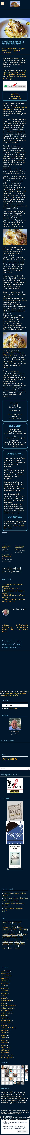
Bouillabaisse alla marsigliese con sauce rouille (22, 627)
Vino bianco (15, 945)
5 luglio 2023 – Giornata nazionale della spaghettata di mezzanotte (14, 72)
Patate (21, 936)
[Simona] (22, 1075)
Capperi (5, 568)
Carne (4, 1033)
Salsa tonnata (16, 571)
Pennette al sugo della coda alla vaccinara (19, 547)
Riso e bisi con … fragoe (12, 589)
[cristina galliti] (19, 1079)
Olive (18, 568)
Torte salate (6, 1010)
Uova (9, 945)
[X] (11, 759)
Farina (4, 929)
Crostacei (5, 1048)
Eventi (4, 998)
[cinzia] (19, 1071)
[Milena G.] (3, 1079)
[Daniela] (22, 1071)
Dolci (4, 986)
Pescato (5, 1053)
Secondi (5, 1030)
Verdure (5, 983)
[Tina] (7, 1071)
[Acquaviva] (15, 1079)
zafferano (5, 948)
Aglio (10, 922)
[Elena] (11, 1075)
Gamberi (14, 929)
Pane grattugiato (6, 936)
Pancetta (25, 934)
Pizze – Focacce (7, 1008)
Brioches (5, 991)
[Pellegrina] (7, 1083)
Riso (20, 941)
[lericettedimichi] (15, 1083)
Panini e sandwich (8, 1006)
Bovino (4, 1035)
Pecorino (5, 939)
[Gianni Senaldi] (22, 1067)
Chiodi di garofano (7, 927)
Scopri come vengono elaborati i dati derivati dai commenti (13, 695)
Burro (10, 925)
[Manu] (19, 1075)
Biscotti (5, 988)
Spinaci (4, 945)
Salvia (11, 943)
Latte (4, 932)
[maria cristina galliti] (15, 1067)
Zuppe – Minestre (8, 1028)
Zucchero (11, 948)
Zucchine (17, 948)
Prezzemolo (5, 941)
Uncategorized (7, 1057)
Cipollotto (20, 927)
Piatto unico (6, 1013)
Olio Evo (12, 568)
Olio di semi (12, 934)
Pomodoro (24, 939)
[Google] (16, 759)
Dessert (5, 993)
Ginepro (20, 929)
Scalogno (17, 943)
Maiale (4, 1043)
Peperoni (18, 939)
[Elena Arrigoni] (3, 1075)
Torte (4, 996)
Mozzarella (5, 934)
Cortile (4, 1038)
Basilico (4, 925)
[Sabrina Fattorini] (3, 1067)
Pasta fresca (6, 1020)
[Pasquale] (3, 1071)
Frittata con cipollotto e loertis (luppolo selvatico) (13, 600)
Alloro (14, 922)
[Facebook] (3, 759)
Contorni (5, 981)
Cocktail (5, 978)
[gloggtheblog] (19, 1083)
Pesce (4, 1045)
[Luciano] (19, 1067)
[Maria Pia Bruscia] (11, 1079)
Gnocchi (5, 1018)
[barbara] (11, 1071)
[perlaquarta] (7, 1079)
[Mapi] (26, 1067)
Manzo (22, 932)
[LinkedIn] (13, 759)
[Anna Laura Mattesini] (26, 1079)
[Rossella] (26, 1075)
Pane (4, 1003)
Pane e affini (6, 1001)
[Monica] (7, 1075)
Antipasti (5, 971)
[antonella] (7, 1067)
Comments (7, 53)
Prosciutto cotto (13, 941)
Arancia (19, 922)
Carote (19, 925)
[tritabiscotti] (22, 1079)
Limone (17, 932)
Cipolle (14, 927)
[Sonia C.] (22, 1083)
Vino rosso (22, 945)
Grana (25, 929)
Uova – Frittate (7, 1055)
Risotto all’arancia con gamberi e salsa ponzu (7, 628)
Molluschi (5, 1050)
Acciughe (5, 922)
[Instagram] (6, 759)
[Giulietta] (11, 1067)
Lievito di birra (10, 932)
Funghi (9, 929)
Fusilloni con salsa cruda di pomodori (16, 898)
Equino (4, 1040)
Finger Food (6, 976)
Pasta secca (8, 49)
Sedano (22, 943)
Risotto (4, 1025)
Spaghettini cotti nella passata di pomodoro (7, 556)
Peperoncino (11, 939)
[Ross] (26, 1071)
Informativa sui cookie (18, 1128)
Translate (14, 708)
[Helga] (11, 1083)
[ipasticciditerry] (15, 1075)
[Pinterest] (8, 759)
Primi (15, 49)
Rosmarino (5, 943)
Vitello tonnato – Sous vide (6, 546)
